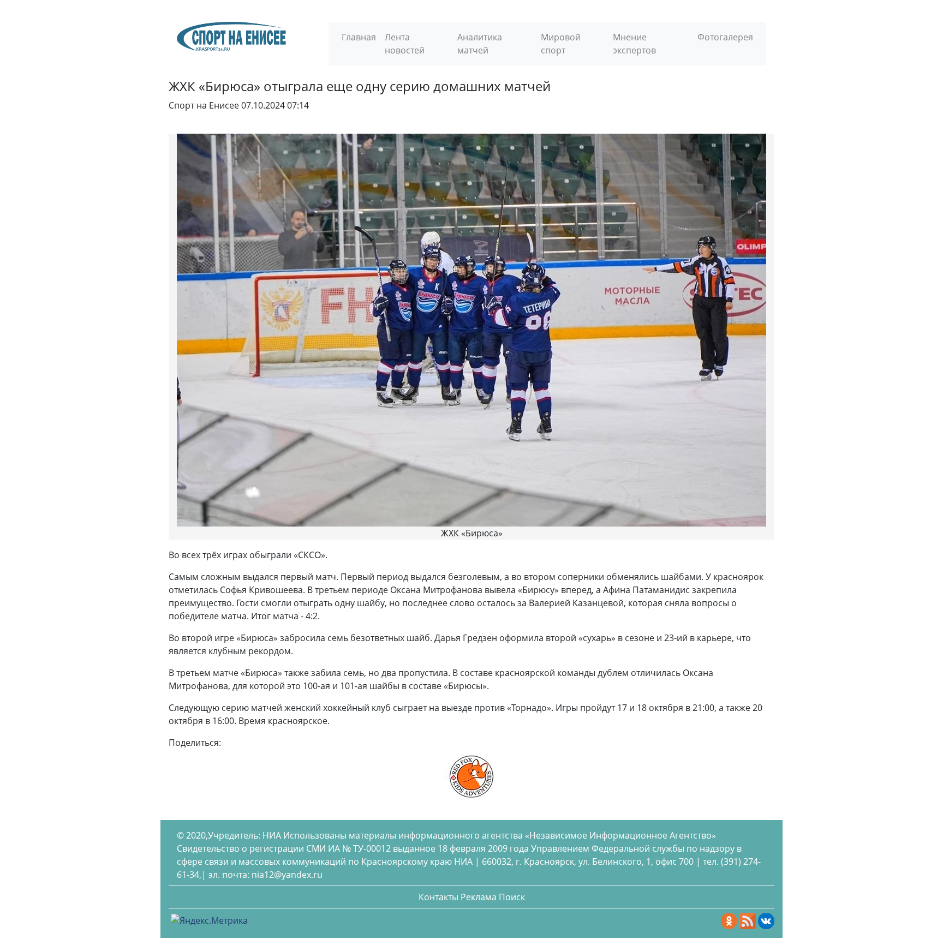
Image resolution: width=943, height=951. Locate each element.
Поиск (512, 897)
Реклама (479, 897)
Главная (359, 37)
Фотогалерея (725, 37)
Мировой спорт (561, 43)
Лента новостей (405, 43)
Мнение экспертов (634, 43)
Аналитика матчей (479, 43)
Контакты (438, 897)
